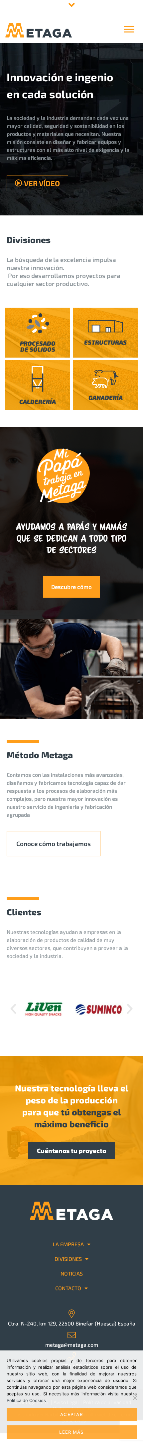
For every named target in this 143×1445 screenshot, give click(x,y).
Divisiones (68, 1259)
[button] (13, 1008)
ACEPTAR (71, 1414)
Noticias (72, 1273)
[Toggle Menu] (129, 29)
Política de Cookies (26, 1400)
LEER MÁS (71, 1432)
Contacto (68, 1288)
